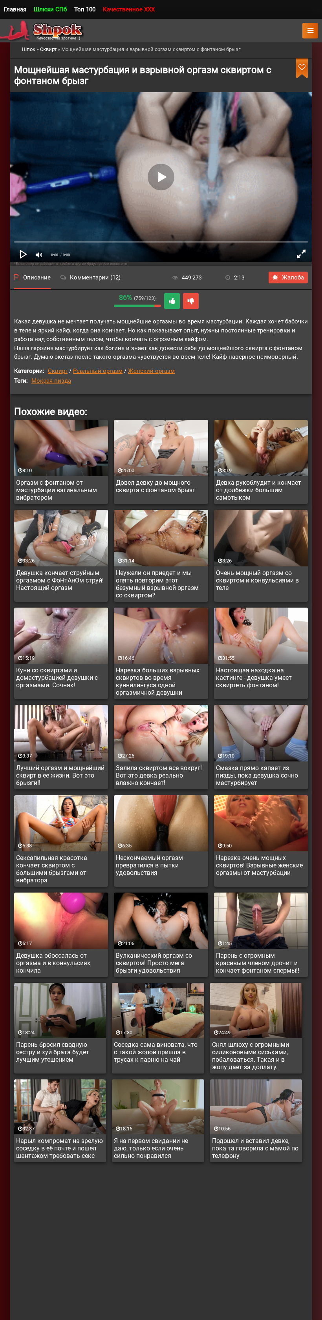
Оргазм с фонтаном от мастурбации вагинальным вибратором (56, 490)
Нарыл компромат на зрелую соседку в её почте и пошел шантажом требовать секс (59, 1148)
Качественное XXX (129, 9)
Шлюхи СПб (50, 9)
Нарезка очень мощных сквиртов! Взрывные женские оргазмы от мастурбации (259, 865)
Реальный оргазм (98, 370)
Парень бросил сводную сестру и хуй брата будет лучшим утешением (52, 1052)
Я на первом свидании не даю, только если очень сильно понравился (151, 1148)
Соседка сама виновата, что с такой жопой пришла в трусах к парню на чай (156, 1052)
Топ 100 (84, 9)
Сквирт (58, 370)
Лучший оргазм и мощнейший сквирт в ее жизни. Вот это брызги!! (60, 775)
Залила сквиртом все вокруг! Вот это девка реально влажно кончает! (159, 775)
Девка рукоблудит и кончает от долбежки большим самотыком (258, 490)
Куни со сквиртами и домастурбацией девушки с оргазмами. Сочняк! (57, 677)
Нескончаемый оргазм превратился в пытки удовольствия (149, 865)
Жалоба (293, 277)
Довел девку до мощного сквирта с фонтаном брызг (155, 486)
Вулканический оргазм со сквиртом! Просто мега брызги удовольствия (154, 963)
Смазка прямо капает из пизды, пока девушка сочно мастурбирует (257, 775)
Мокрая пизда (51, 380)
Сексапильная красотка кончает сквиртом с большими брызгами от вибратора (51, 869)
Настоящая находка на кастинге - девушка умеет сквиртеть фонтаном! (254, 677)
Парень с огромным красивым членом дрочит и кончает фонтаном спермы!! (257, 963)
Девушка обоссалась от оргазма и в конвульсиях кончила (53, 963)
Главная (15, 9)
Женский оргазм (151, 370)
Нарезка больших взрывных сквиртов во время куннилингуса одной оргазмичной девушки (157, 681)
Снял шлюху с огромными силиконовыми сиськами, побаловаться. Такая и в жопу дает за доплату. (250, 1056)
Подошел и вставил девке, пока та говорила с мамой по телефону (255, 1148)
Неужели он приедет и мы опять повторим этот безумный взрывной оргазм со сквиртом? (157, 584)
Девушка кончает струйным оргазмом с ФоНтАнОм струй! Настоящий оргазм (60, 580)
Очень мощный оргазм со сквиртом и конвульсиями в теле (257, 580)
